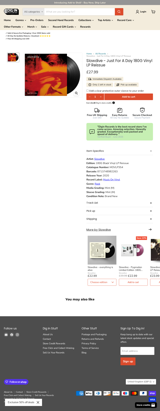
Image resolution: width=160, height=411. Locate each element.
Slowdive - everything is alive (100, 268)
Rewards (85, 27)
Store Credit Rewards (54, 343)
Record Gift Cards (63, 27)
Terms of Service (90, 348)
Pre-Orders (36, 20)
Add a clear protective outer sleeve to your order (116, 91)
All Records (100, 54)
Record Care (124, 20)
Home (7, 20)
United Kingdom (139, 381)
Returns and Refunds (93, 339)
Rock (97, 183)
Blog (84, 352)
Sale (44, 27)
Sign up (128, 361)
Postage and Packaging (94, 334)
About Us (48, 334)
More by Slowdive (98, 230)
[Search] (119, 11)
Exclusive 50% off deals (21, 402)
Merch (31, 27)
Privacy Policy (89, 343)
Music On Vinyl (111, 179)
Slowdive (99, 159)
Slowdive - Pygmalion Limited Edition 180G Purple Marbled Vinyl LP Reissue (132, 268)
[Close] (38, 402)
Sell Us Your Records (53, 352)
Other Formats (12, 27)
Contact (47, 339)
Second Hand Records (61, 20)
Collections (85, 20)
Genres (19, 20)
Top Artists (104, 20)
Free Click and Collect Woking (58, 348)
